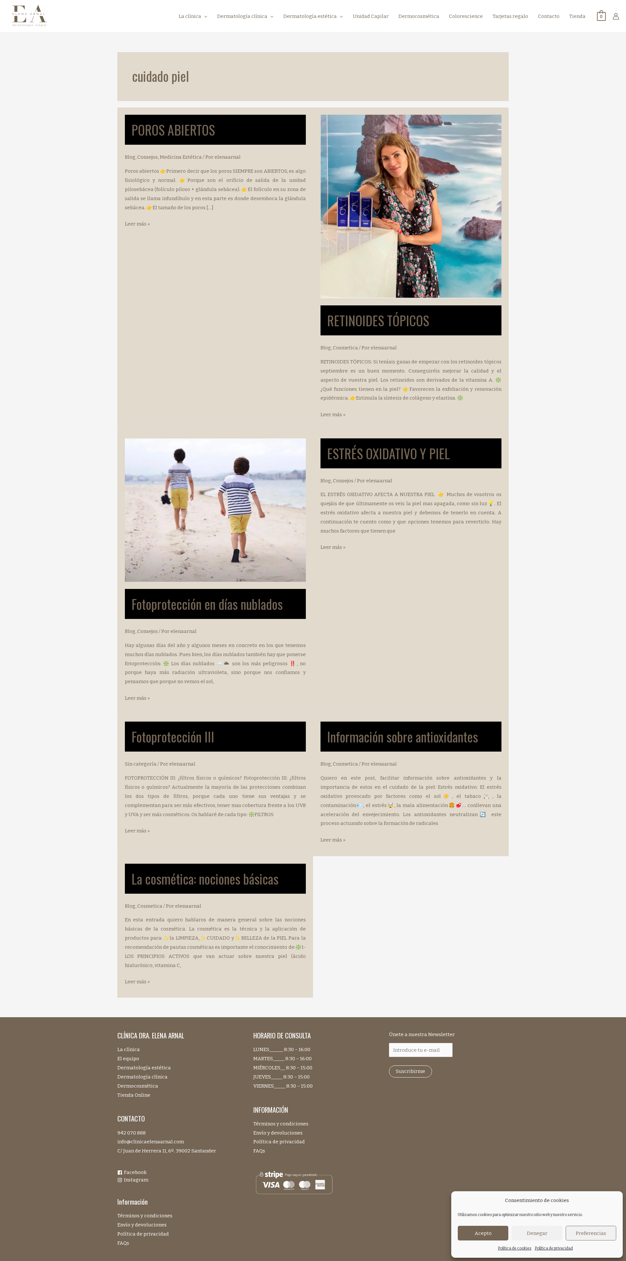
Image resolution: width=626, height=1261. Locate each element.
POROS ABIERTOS (173, 129)
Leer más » (137, 225)
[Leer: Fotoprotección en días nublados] (215, 510)
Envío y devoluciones (142, 1225)
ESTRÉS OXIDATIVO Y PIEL (388, 453)
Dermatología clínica (142, 1077)
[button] (204, 16)
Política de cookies (514, 1248)
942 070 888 (131, 1133)
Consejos (147, 157)
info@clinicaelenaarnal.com (150, 1142)
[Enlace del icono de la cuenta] (615, 16)
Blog (130, 157)
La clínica (128, 1049)
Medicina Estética (181, 157)
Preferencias (591, 1233)
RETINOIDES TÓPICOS (378, 320)
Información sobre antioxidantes (402, 736)
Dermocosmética (137, 1086)
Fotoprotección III (172, 736)
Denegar (537, 1233)
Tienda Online (133, 1095)
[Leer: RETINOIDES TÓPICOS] (410, 206)
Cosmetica (345, 348)
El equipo (128, 1059)
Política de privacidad (554, 1248)
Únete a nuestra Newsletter (422, 1034)
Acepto (483, 1233)
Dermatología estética (144, 1068)
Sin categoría (140, 764)
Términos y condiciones (144, 1216)
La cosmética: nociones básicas (204, 878)
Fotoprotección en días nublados (207, 604)
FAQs (123, 1243)
